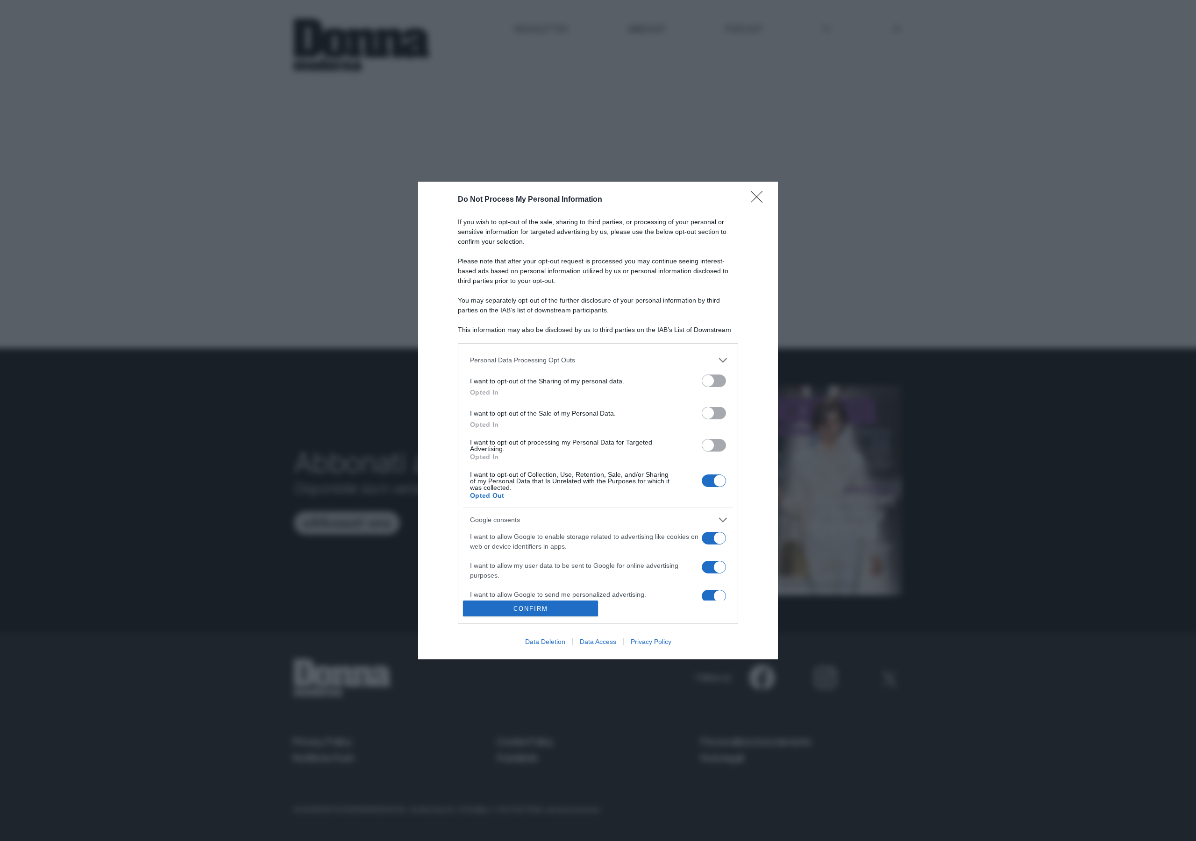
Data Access (598, 641)
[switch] (714, 381)
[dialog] (598, 420)
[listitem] (598, 360)
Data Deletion (545, 641)
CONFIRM (530, 608)
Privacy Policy (651, 641)
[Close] (760, 200)
